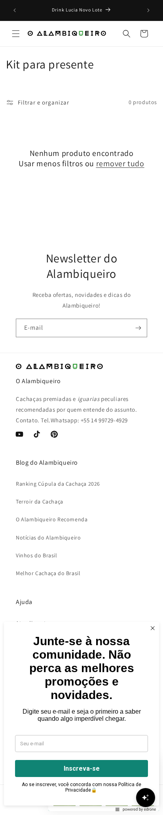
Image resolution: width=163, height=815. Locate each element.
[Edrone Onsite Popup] (81, 407)
